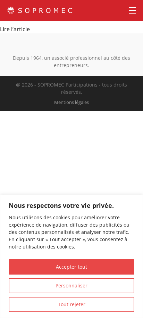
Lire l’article (15, 29)
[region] (71, 256)
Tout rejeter (71, 304)
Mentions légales (71, 102)
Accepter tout (71, 266)
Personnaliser (71, 285)
